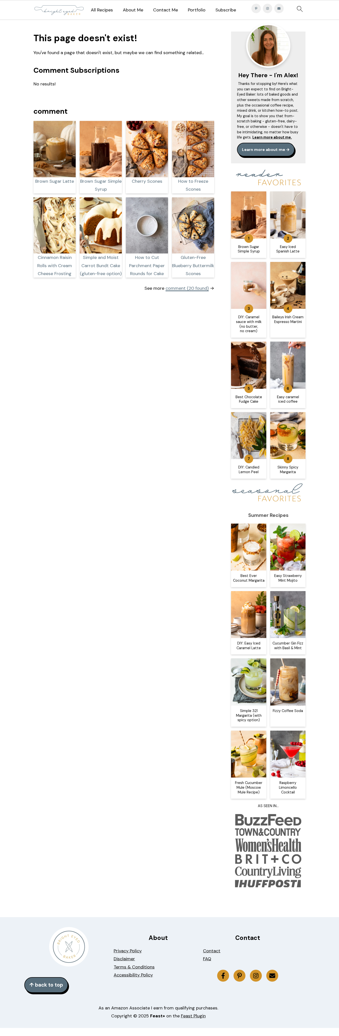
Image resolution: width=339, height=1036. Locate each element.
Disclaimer (124, 959)
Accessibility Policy (133, 975)
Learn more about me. (272, 137)
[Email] (279, 8)
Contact (211, 951)
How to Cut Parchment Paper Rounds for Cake (147, 265)
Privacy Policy (128, 951)
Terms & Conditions (134, 967)
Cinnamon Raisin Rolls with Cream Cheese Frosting (54, 265)
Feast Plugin (193, 1016)
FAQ (207, 959)
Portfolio (196, 10)
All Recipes (102, 10)
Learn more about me (263, 149)
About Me (133, 10)
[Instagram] (267, 8)
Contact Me (165, 10)
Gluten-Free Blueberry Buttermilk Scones (193, 265)
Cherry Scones (147, 181)
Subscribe (225, 10)
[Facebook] (223, 976)
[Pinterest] (256, 8)
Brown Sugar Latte (54, 181)
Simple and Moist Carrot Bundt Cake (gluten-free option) (101, 265)
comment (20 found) (187, 288)
